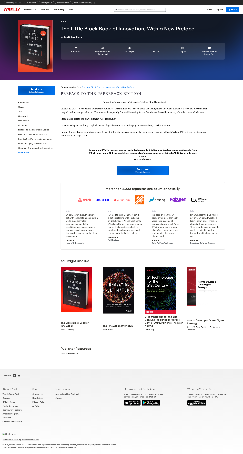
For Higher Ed (46, 3)
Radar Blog (59, 9)
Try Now (231, 9)
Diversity (7, 417)
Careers (6, 398)
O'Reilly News (9, 402)
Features (45, 9)
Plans (209, 9)
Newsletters (37, 398)
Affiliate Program (11, 413)
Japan (58, 398)
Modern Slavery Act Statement (63, 448)
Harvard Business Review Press (209, 52)
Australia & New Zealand (67, 394)
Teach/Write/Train (11, 394)
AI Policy (36, 406)
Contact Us (37, 394)
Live (71, 9)
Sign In (220, 9)
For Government (29, 3)
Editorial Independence (39, 448)
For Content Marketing (83, 3)
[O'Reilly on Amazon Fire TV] (196, 405)
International (62, 389)
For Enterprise (11, 3)
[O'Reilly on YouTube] (19, 375)
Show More (23, 153)
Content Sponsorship (12, 421)
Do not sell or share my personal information (21, 439)
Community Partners (12, 410)
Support (37, 389)
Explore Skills (30, 9)
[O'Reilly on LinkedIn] (14, 375)
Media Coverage (10, 406)
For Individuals (63, 3)
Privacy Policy (38, 402)
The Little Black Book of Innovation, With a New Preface (108, 87)
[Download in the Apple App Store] (132, 405)
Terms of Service (9, 448)
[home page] (12, 9)
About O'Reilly (10, 389)
